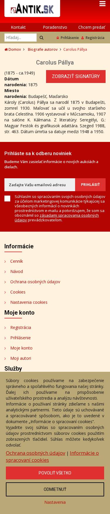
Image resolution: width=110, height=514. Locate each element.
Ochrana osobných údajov (35, 281)
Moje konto (21, 348)
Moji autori (20, 358)
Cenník (16, 261)
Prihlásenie (70, 37)
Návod (16, 271)
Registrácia (95, 37)
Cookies (18, 292)
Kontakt (18, 27)
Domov (14, 49)
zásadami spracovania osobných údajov (57, 218)
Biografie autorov (42, 49)
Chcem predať (91, 27)
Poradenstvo (55, 27)
